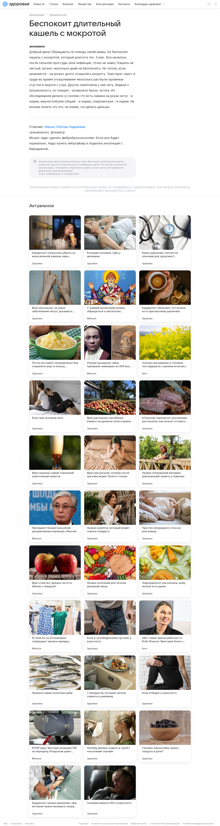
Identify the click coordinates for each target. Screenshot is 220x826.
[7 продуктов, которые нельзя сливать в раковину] (110, 681)
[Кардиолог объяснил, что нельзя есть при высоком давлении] (165, 296)
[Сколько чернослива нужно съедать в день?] (165, 736)
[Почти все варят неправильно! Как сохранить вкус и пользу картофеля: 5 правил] (55, 351)
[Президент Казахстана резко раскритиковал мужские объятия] (55, 516)
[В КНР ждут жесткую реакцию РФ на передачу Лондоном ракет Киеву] (55, 736)
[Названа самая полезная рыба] (55, 681)
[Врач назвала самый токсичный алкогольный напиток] (55, 461)
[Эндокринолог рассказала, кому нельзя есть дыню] (165, 571)
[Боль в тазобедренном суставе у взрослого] (110, 626)
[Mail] (5, 4)
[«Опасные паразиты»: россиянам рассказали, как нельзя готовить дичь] (165, 406)
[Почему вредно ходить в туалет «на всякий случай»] (110, 736)
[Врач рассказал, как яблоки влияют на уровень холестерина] (110, 406)
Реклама (29, 823)
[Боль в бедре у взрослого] (165, 681)
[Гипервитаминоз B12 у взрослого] (110, 791)
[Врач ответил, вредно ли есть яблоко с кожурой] (55, 571)
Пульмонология (58, 14)
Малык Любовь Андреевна (65, 127)
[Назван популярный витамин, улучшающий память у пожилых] (165, 461)
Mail (5, 823)
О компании (16, 823)
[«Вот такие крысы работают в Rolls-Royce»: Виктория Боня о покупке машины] (165, 626)
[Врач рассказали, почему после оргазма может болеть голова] (110, 461)
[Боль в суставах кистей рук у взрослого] (165, 791)
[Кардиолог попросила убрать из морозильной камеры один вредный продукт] (55, 241)
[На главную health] (19, 4)
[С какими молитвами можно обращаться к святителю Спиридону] (110, 296)
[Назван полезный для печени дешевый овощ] (110, 571)
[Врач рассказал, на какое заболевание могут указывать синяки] (55, 296)
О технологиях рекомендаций (164, 823)
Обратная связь (139, 823)
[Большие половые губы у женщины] (110, 241)
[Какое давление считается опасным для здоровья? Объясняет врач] (165, 241)
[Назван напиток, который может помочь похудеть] (110, 516)
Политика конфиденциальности (198, 823)
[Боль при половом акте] (55, 406)
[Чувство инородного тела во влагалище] (165, 516)
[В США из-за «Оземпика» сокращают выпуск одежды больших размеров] (55, 626)
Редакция (84, 823)
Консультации (36, 14)
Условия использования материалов (109, 823)
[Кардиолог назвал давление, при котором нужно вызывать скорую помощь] (55, 791)
